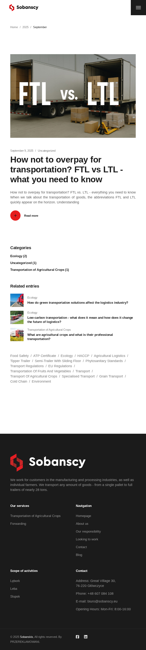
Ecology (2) (18, 256)
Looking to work (87, 539)
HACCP (83, 356)
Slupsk (15, 596)
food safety (19, 356)
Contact (81, 547)
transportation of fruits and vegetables (40, 371)
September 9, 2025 (21, 150)
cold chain (18, 381)
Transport (82, 371)
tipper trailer (20, 361)
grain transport (111, 376)
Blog (79, 555)
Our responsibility (88, 531)
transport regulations (27, 366)
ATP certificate (44, 356)
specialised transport (78, 376)
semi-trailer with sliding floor (58, 361)
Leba (13, 589)
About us (82, 524)
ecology (67, 356)
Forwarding (18, 524)
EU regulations (60, 366)
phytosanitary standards (104, 361)
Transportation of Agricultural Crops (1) (39, 270)
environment (41, 381)
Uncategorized (47, 150)
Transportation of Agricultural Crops (35, 516)
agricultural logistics (109, 356)
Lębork (15, 581)
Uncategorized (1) (23, 263)
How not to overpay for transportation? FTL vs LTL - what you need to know (66, 169)
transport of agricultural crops (33, 376)
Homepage (83, 516)
